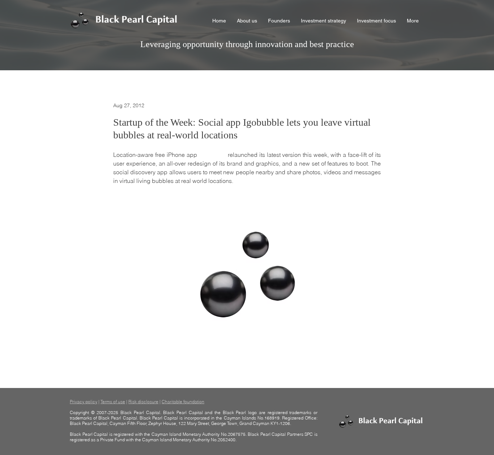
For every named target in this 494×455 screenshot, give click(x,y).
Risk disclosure (143, 401)
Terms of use (113, 401)
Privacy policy (83, 401)
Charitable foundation (183, 401)
